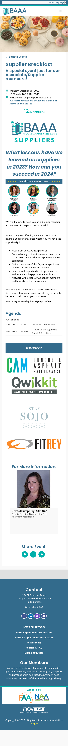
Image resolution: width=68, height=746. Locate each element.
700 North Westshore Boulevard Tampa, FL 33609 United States (33, 102)
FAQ (40, 647)
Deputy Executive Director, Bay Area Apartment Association (29, 515)
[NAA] (42, 697)
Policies (30, 647)
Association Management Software (34, 712)
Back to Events (17, 56)
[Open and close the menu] (46, 11)
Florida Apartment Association (34, 632)
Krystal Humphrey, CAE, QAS (29, 511)
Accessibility (34, 642)
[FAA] (26, 697)
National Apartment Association (34, 637)
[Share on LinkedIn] (41, 554)
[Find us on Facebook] (24, 616)
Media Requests (34, 652)
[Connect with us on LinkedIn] (31, 616)
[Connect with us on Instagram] (37, 616)
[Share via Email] (25, 554)
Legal (34, 723)
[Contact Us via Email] (44, 616)
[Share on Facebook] (33, 554)
